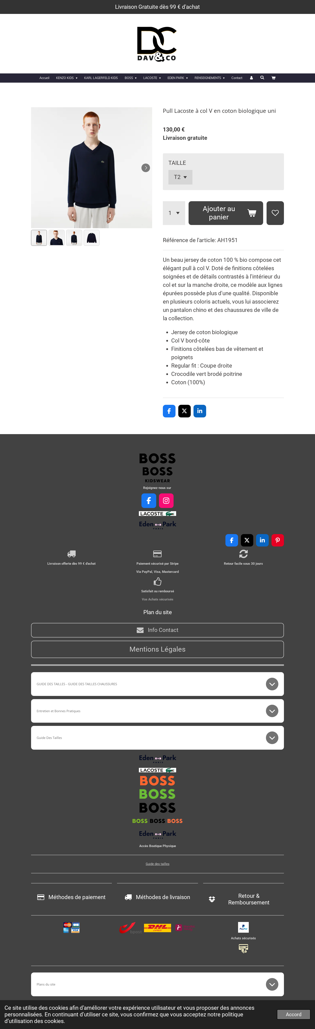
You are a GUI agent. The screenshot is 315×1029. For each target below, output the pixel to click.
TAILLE (177, 163)
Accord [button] (294, 1014)
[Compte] (251, 78)
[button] (39, 238)
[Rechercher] (262, 77)
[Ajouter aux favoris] (275, 213)
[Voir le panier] (273, 78)
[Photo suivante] (145, 168)
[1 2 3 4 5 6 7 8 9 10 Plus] (174, 213)
